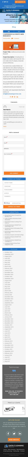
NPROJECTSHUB (10, 7)
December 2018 (9, 345)
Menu (24, 10)
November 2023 (9, 298)
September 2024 (9, 278)
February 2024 (8, 292)
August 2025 (8, 256)
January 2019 (8, 343)
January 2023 (8, 317)
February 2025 (8, 268)
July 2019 (7, 331)
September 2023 (9, 302)
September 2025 (9, 254)
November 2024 (9, 274)
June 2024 (7, 284)
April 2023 (7, 310)
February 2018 (8, 353)
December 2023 (9, 296)
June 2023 (7, 308)
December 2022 (9, 319)
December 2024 (9, 272)
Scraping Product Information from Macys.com (14, 229)
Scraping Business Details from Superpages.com (13, 225)
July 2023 (7, 306)
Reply (5, 126)
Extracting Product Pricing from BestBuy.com (13, 216)
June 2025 (7, 260)
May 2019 (7, 335)
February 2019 (8, 341)
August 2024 (8, 280)
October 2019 (8, 325)
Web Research (20, 449)
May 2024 (7, 286)
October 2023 (8, 300)
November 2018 (9, 347)
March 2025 (8, 266)
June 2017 (7, 359)
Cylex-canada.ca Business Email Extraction (13, 219)
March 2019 (8, 339)
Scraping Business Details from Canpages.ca (13, 240)
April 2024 (7, 288)
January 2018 (8, 355)
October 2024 (8, 276)
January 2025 (8, 270)
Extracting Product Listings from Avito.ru (13, 222)
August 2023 (8, 304)
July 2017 (7, 357)
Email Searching (7, 451)
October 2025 (8, 252)
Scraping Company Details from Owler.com (13, 237)
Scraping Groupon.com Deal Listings (14, 234)
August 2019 (8, 329)
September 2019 (9, 327)
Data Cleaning (11, 449)
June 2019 (7, 333)
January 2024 (8, 294)
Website (6, 148)
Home (5, 449)
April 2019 (7, 337)
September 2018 (9, 351)
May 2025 (7, 262)
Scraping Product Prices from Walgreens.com (12, 244)
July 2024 (7, 282)
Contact (22, 451)
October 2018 (8, 349)
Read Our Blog (14, 439)
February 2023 (8, 315)
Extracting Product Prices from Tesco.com (13, 232)
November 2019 (9, 323)
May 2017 (7, 361)
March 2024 (8, 290)
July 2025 (7, 258)
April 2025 (7, 264)
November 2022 (9, 321)
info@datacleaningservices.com (14, 6)
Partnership (16, 451)
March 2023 (8, 313)
